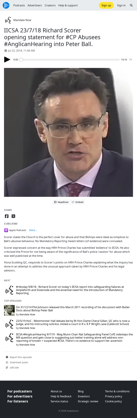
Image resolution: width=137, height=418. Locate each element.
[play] (7, 59)
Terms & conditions (117, 391)
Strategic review (88, 401)
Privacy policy (113, 396)
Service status (59, 401)
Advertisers (35, 5)
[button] (131, 5)
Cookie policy (113, 401)
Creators (50, 5)
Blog (81, 391)
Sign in (121, 5)
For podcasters (19, 391)
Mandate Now (22, 20)
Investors (84, 396)
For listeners (17, 401)
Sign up (106, 5)
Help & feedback (61, 396)
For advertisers (19, 396)
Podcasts (19, 5)
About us (56, 391)
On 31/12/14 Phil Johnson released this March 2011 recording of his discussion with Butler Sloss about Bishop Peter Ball (73, 308)
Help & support (68, 5)
